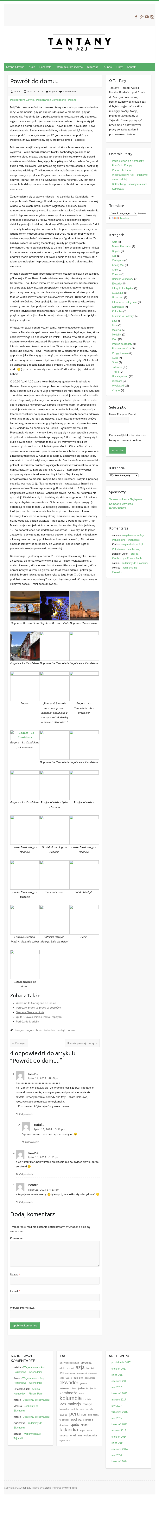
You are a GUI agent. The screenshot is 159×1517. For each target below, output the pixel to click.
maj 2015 (116, 1418)
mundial (89, 1409)
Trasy (119, 66)
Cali (114, 255)
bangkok (90, 1368)
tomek (17, 91)
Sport (115, 362)
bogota (30, 1030)
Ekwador (117, 283)
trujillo (82, 1430)
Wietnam (117, 381)
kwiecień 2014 (119, 1461)
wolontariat (90, 1435)
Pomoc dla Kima (121, 170)
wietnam (76, 1435)
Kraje (32, 66)
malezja (74, 1404)
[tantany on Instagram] (152, 16)
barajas (19, 1030)
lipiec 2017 (117, 1374)
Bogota (53, 91)
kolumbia (49, 1030)
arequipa (86, 1362)
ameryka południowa (69, 1363)
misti (82, 1409)
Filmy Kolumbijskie (122, 288)
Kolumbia (117, 311)
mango (87, 1404)
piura (83, 1415)
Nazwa (15, 1274)
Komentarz (16, 1238)
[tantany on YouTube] (146, 16)
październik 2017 (120, 1362)
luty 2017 (116, 1405)
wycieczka (65, 1440)
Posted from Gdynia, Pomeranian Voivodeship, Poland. (43, 99)
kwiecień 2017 (119, 1393)
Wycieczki (118, 385)
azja (80, 1367)
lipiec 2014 (117, 1442)
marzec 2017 (118, 1399)
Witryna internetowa (22, 1307)
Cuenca (116, 274)
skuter (84, 1424)
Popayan (19, 1043)
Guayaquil (117, 292)
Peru (114, 339)
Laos (115, 320)
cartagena (70, 1373)
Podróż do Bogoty (122, 343)
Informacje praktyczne (69, 66)
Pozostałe (45, 66)
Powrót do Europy (122, 165)
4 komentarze (70, 91)
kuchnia (87, 1399)
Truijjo (115, 371)
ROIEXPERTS (117, 508)
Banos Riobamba (121, 246)
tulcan (89, 1430)
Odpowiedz (26, 1114)
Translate (124, 218)
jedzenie (83, 1388)
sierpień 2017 (118, 1368)
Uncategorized (120, 376)
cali (62, 1372)
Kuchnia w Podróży (123, 316)
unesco (64, 1435)
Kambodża (118, 306)
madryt (61, 1030)
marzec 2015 (118, 1430)
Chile (115, 269)
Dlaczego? (93, 66)
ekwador (69, 1382)
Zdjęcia (116, 390)
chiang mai (82, 1373)
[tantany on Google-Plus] (141, 16)
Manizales (64, 1409)
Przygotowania (120, 353)
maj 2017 (116, 1387)
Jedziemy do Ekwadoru (135, 563)
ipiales (73, 1388)
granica (83, 1383)
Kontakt (131, 66)
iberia (39, 1030)
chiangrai (92, 1373)
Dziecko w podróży (122, 279)
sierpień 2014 (118, 1436)
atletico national (67, 1368)
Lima (115, 325)
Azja (114, 241)
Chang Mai (118, 265)
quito (75, 1424)
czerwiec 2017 (119, 1381)
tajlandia (69, 1430)
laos (63, 1404)
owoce (63, 1414)
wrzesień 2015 (119, 1412)
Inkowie (64, 1388)
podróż (71, 1030)
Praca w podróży (121, 348)
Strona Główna (15, 66)
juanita (93, 1388)
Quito (115, 357)
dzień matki (90, 1378)
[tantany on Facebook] (136, 16)
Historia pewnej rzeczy (82, 1043)
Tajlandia (117, 367)
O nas (108, 66)
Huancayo (117, 297)
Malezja (116, 330)
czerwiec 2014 (119, 1449)
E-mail (15, 1291)
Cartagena (118, 260)
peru (74, 1414)
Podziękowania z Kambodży (128, 160)
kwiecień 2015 (119, 1424)
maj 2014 (116, 1455)
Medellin (116, 334)
